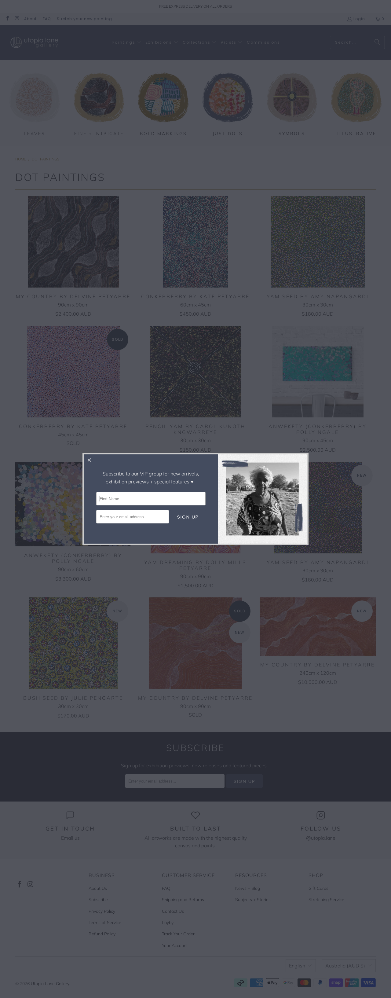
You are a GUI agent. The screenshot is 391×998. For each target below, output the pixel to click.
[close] (89, 459)
